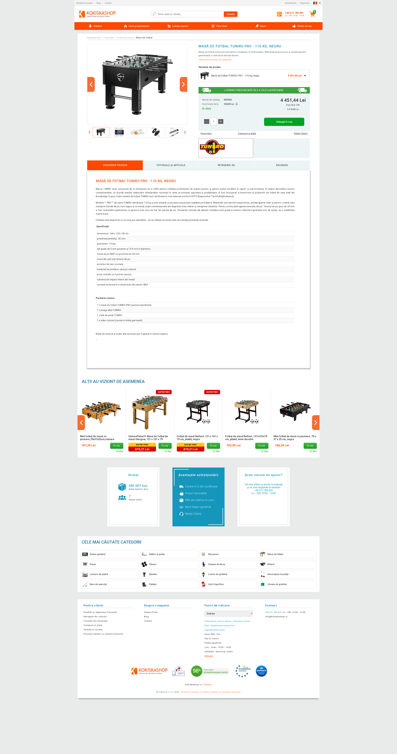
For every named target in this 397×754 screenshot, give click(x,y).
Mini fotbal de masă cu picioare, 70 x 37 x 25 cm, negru (295, 438)
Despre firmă (151, 612)
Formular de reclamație (96, 621)
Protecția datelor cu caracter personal (103, 634)
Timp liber (108, 37)
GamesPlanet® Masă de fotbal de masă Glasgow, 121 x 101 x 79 (148, 438)
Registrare (304, 3)
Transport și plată (247, 133)
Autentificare (290, 3)
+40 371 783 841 (263, 490)
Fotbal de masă (125, 37)
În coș (117, 445)
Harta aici (209, 656)
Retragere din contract (95, 616)
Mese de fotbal (144, 37)
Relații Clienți (301, 133)
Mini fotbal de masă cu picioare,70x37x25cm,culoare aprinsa (97, 438)
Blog (98, 3)
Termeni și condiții (93, 629)
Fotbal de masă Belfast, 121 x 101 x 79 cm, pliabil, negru (197, 438)
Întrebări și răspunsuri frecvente (100, 612)
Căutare (230, 14)
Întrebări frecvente (84, 3)
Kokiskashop (94, 37)
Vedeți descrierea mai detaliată (215, 59)
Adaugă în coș (284, 121)
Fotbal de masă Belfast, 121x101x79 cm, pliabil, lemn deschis (246, 438)
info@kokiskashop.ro (276, 616)
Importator (206, 133)
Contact (108, 3)
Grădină (207, 684)
